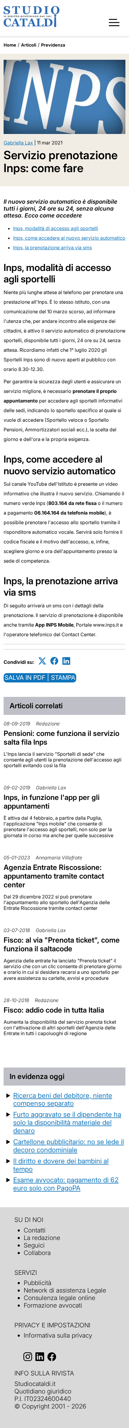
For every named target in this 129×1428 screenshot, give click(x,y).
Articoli (28, 44)
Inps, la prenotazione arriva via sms (52, 248)
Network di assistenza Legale (65, 1290)
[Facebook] (54, 661)
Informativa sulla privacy (58, 1335)
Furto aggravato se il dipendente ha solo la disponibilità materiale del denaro (67, 1122)
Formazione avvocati (53, 1305)
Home (10, 44)
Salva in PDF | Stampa (39, 677)
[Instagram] (27, 1356)
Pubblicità (37, 1283)
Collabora (37, 1252)
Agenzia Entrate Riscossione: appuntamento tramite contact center (54, 876)
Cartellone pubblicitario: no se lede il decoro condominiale (68, 1146)
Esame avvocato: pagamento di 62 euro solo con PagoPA (65, 1184)
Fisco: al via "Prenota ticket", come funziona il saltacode (62, 944)
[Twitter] (42, 661)
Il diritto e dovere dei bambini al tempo (61, 1165)
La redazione (42, 1237)
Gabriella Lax (18, 143)
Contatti (35, 1230)
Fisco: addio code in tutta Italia (54, 1010)
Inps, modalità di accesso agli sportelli (55, 228)
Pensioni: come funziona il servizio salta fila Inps (61, 737)
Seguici (34, 1245)
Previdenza (53, 44)
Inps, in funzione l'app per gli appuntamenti (52, 801)
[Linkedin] (66, 661)
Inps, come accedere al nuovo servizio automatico (69, 238)
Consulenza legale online (59, 1298)
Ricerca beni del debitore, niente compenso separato (62, 1099)
